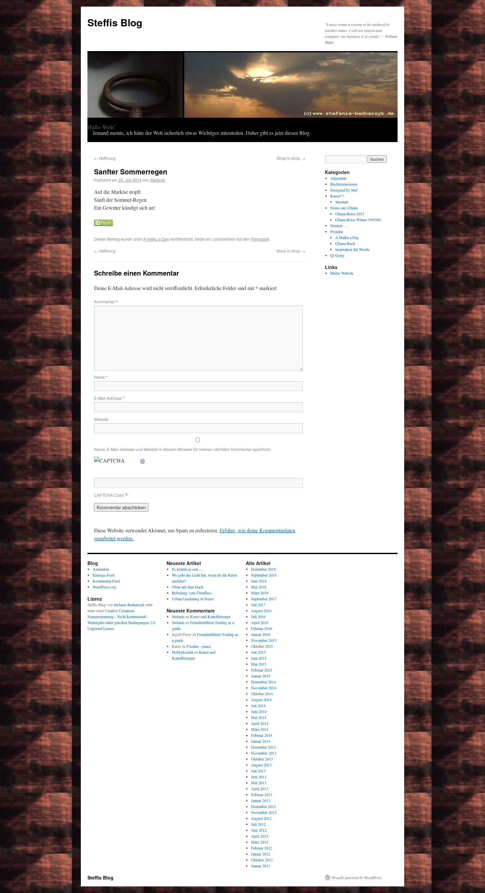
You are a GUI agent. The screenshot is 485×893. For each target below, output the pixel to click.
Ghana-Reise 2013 (349, 213)
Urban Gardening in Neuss (193, 598)
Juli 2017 (258, 604)
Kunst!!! (337, 195)
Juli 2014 (258, 705)
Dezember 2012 (263, 806)
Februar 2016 (261, 628)
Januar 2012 (260, 853)
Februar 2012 (261, 847)
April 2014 (259, 723)
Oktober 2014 (262, 693)
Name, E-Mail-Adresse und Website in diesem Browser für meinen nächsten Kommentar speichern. (183, 449)
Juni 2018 (259, 580)
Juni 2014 (259, 711)
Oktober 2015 (262, 646)
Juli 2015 (258, 652)
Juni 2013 (259, 776)
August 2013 (261, 764)
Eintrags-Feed (103, 575)
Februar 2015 (261, 669)
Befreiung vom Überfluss (192, 592)
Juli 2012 (258, 824)
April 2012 (259, 836)
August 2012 (261, 818)
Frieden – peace (198, 646)
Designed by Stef (343, 190)
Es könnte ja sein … (187, 569)
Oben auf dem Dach (187, 586)
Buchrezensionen (343, 184)
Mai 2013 (258, 782)
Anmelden (101, 569)
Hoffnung (104, 158)
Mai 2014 (258, 717)
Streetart (341, 201)
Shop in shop (290, 158)
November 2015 (263, 640)
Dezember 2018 (263, 569)
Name (101, 377)
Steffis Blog (114, 22)
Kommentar (105, 301)
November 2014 (263, 687)
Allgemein (338, 178)
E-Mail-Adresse (109, 398)
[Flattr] (103, 224)
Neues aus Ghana (344, 207)
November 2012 (263, 812)
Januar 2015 (260, 675)
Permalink (260, 239)
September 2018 (263, 575)
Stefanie (157, 180)
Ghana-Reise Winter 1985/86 (358, 219)
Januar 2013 (260, 800)
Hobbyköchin (182, 652)
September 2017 (263, 598)
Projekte (336, 231)
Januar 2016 (260, 634)
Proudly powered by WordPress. (357, 877)
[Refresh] (142, 460)
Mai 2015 (258, 664)
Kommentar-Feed (106, 580)
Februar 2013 (261, 794)
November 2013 (263, 753)
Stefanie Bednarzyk (129, 604)
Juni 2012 (259, 830)
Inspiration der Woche (352, 249)
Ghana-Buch (345, 243)
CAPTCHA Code (109, 495)
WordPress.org (104, 586)
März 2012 (259, 842)
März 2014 (259, 729)
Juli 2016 (258, 616)
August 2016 (261, 610)
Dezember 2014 (263, 681)
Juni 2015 (259, 658)
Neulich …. (339, 225)
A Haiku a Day (156, 239)
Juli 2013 (258, 770)
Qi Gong (337, 255)
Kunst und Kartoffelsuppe (210, 616)
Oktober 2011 (262, 859)
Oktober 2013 (262, 758)
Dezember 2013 (263, 747)
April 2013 (259, 788)
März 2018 (259, 592)
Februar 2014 (261, 735)
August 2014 (261, 699)
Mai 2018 (258, 586)
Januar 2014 (260, 741)
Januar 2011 (260, 865)
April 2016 (259, 622)
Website (101, 419)
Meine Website (341, 273)
